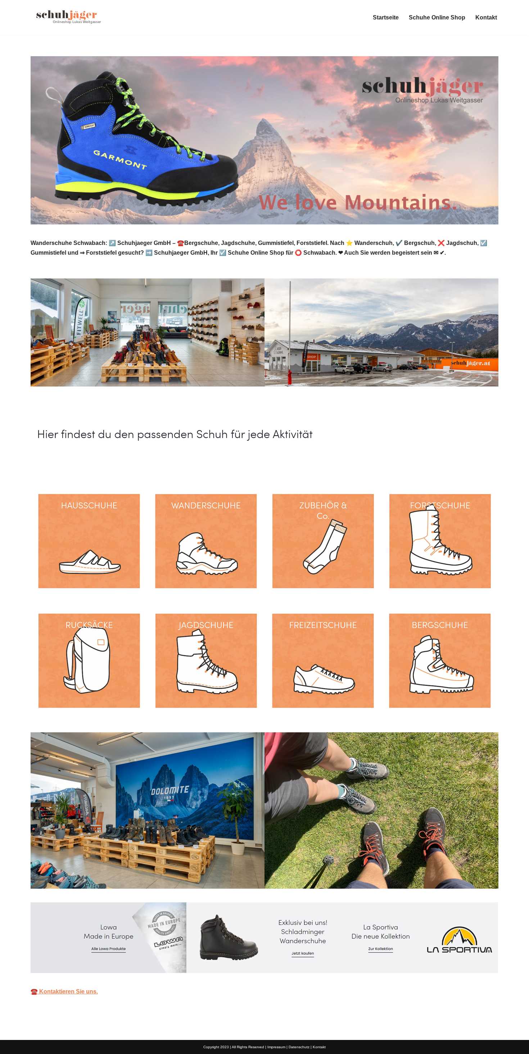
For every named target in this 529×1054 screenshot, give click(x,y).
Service (134, 466)
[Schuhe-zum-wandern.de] (67, 17)
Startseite (386, 17)
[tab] (70, 466)
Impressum (276, 1047)
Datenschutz (299, 1047)
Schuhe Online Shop (437, 17)
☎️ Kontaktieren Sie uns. (64, 991)
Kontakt (486, 17)
